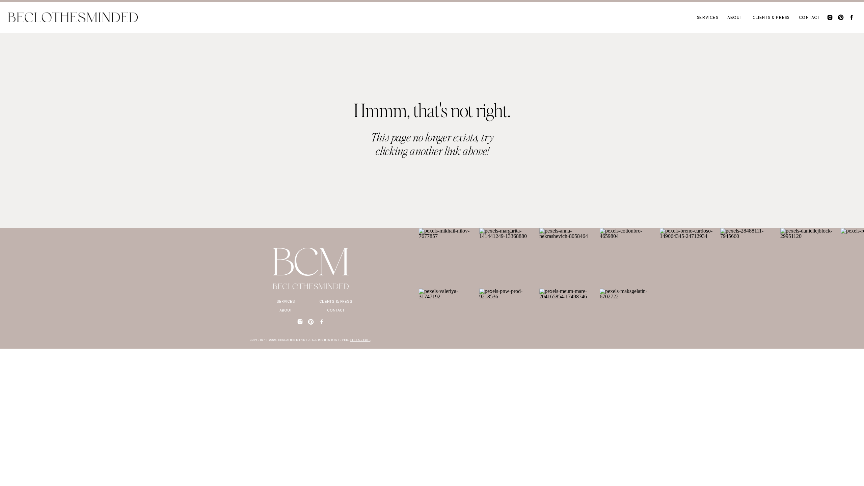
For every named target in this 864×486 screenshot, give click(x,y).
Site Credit (360, 340)
